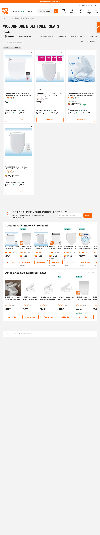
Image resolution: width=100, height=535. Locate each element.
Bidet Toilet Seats (27, 18)
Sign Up (88, 215)
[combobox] (46, 11)
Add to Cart (18, 120)
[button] (89, 41)
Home (5, 18)
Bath (11, 18)
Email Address (63, 211)
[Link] (19, 86)
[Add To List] (30, 52)
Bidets (17, 18)
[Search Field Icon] (56, 11)
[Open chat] (98, 27)
